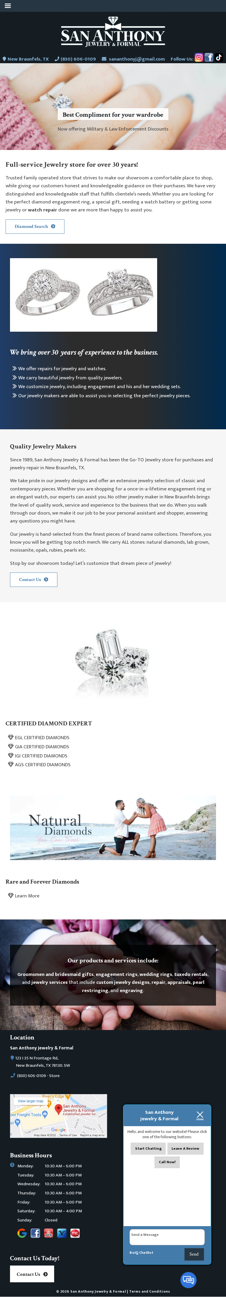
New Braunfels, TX (28, 59)
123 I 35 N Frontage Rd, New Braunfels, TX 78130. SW (42, 1061)
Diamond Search (31, 226)
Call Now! (167, 1162)
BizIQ (133, 1253)
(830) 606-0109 (78, 59)
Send (194, 1254)
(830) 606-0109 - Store (38, 1075)
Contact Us (30, 580)
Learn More (27, 896)
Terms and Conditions (149, 1291)
